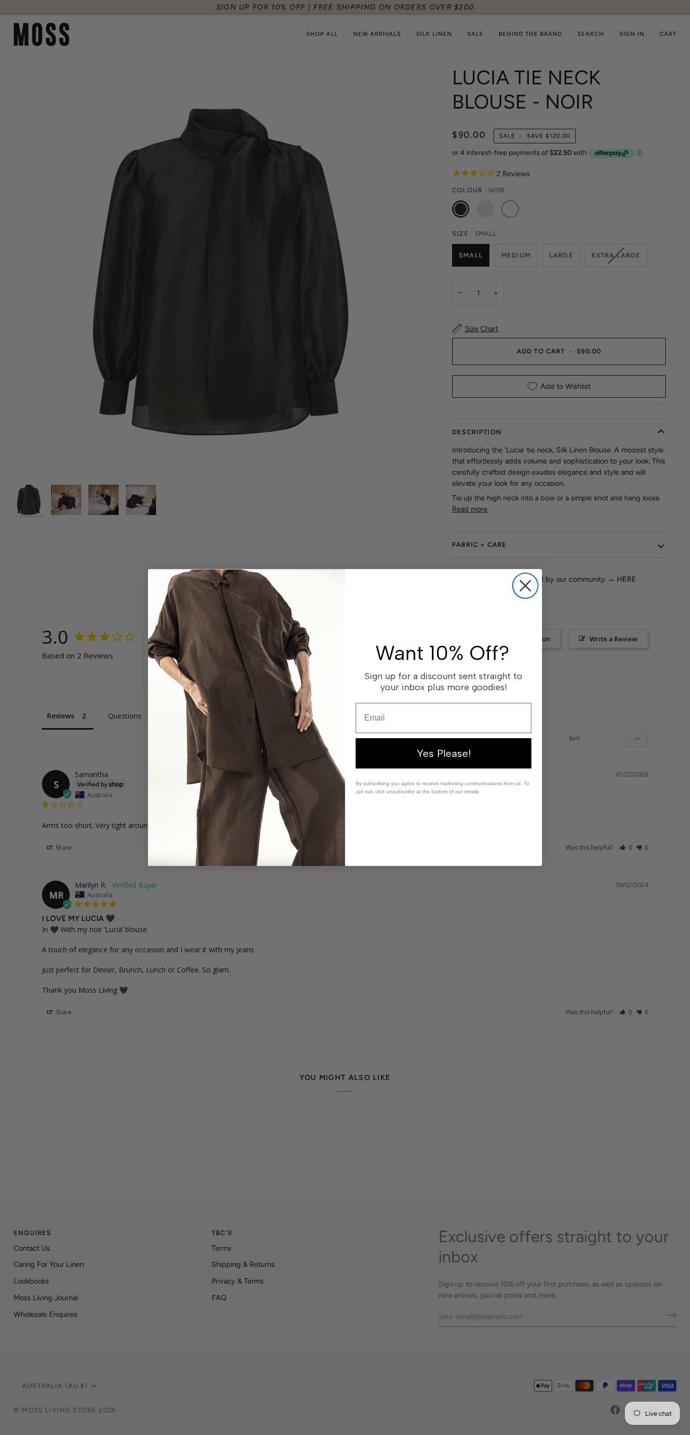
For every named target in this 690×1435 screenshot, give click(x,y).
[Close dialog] (525, 585)
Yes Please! (444, 753)
